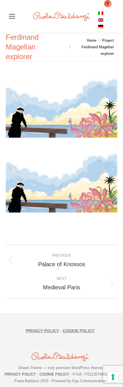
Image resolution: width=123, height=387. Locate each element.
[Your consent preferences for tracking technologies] (113, 377)
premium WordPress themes (79, 368)
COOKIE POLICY (78, 330)
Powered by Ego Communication (79, 381)
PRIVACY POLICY (42, 330)
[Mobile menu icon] (12, 16)
